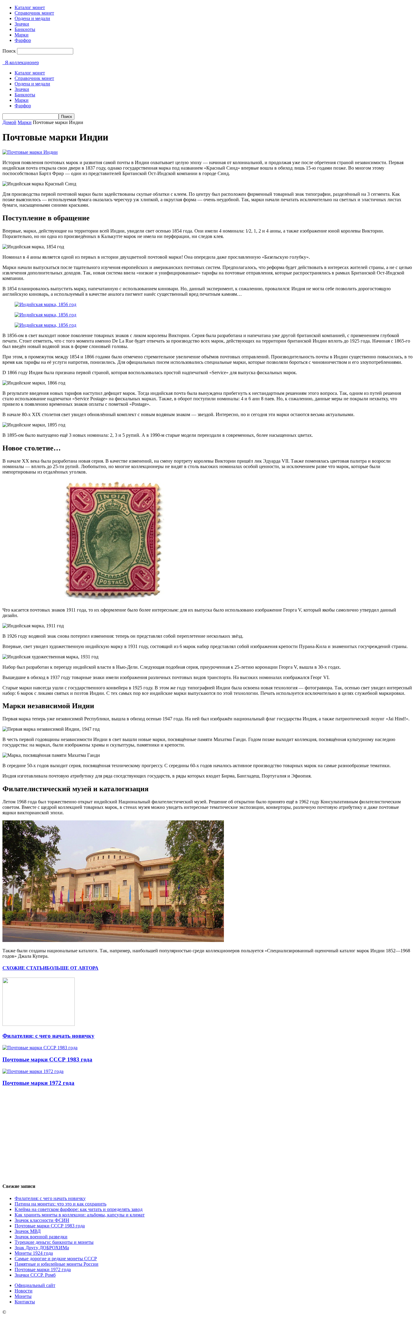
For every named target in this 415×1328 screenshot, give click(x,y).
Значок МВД (28, 1231)
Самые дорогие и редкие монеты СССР (56, 1258)
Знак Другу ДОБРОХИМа (42, 1247)
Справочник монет (34, 13)
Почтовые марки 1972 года (38, 1083)
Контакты (25, 1301)
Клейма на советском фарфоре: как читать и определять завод (78, 1209)
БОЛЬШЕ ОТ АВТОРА (72, 968)
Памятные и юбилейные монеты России (56, 1264)
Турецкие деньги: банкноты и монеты (54, 1242)
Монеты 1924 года (34, 1253)
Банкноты (25, 29)
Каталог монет (30, 7)
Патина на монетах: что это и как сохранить (60, 1203)
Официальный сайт (35, 1285)
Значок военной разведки (41, 1236)
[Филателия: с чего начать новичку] (38, 1024)
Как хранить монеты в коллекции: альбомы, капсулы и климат (80, 1214)
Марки (22, 34)
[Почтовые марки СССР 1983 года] (39, 1047)
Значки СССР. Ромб (35, 1275)
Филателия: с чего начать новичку (48, 1036)
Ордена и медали (32, 18)
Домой (9, 122)
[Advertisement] (207, 1134)
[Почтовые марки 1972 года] (32, 1071)
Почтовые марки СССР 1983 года (47, 1059)
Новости (24, 1290)
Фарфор (23, 40)
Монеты (23, 1296)
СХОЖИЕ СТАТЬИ (24, 968)
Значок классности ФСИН (42, 1220)
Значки (22, 23)
